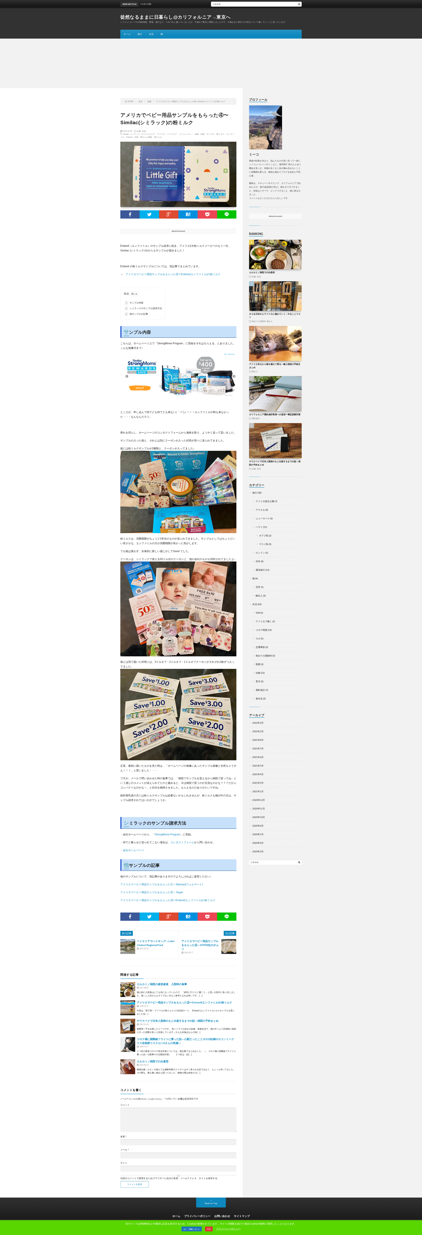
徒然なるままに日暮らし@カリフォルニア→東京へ (175, 17)
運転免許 (256, 418)
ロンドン (260, 552)
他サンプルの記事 (137, 313)
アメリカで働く (264, 621)
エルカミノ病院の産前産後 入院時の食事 (162, 984)
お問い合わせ (222, 1216)
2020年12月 (258, 800)
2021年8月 (258, 739)
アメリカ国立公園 (265, 501)
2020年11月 (258, 808)
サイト (123, 1163)
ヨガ (258, 638)
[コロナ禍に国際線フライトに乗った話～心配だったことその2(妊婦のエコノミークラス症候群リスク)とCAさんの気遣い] (127, 1044)
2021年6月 (258, 757)
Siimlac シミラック (131, 134)
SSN (258, 612)
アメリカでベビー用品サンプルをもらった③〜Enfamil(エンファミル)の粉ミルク (173, 274)
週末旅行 (260, 569)
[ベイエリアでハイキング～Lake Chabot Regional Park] (127, 946)
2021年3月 (258, 782)
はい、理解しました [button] (191, 1229)
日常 (258, 587)
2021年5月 (258, 765)
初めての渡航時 (259, 321)
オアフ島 (263, 535)
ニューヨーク (263, 518)
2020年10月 (258, 817)
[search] (299, 4)
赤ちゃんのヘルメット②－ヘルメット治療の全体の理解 (216, 4)
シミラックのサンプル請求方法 (144, 308)
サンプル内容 (134, 302)
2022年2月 (258, 731)
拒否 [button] (209, 1229)
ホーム (127, 34)
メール (124, 1150)
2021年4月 (258, 774)
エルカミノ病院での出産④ (262, 272)
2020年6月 (258, 825)
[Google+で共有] (168, 214)
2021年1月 (258, 791)
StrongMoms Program (167, 834)
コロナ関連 (261, 629)
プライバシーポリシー (197, 1216)
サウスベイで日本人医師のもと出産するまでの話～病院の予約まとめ (178, 1020)
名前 (123, 1136)
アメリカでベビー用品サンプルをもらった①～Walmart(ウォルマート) (161, 884)
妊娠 (139, 131)
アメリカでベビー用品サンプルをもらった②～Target (151, 892)
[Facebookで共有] (130, 214)
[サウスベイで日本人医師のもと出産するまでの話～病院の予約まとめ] (127, 1026)
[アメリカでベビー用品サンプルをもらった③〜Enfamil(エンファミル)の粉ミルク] (127, 1007)
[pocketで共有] (207, 214)
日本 (258, 561)
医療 (258, 664)
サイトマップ (242, 1216)
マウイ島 (263, 544)
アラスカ (260, 509)
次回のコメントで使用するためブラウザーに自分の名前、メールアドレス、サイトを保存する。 (170, 1178)
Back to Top (211, 1203)
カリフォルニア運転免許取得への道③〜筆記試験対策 (275, 414)
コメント (125, 1105)
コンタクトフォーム (182, 842)
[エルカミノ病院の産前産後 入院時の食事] (127, 989)
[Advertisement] (211, 63)
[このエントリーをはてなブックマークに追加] (188, 214)
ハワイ (259, 527)
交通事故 (260, 647)
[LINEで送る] (226, 214)
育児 (258, 681)
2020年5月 (258, 834)
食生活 (259, 698)
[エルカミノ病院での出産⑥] (127, 1066)
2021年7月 (258, 748)
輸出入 (270, 321)
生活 (151, 34)
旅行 (139, 34)
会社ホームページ (133, 850)
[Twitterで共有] (149, 214)
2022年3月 (258, 722)
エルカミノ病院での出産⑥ (152, 1061)
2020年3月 (258, 851)
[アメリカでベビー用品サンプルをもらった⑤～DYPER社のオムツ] (228, 946)
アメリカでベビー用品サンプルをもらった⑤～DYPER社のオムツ (200, 944)
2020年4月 (258, 842)
